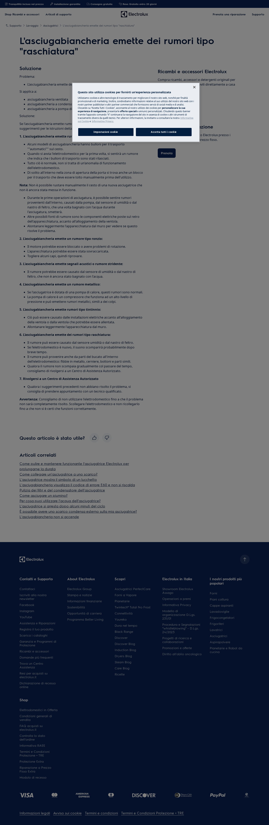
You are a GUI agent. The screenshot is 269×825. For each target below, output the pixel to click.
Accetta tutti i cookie (164, 131)
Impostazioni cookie (106, 131)
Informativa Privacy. (103, 121)
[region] (136, 112)
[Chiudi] (194, 87)
